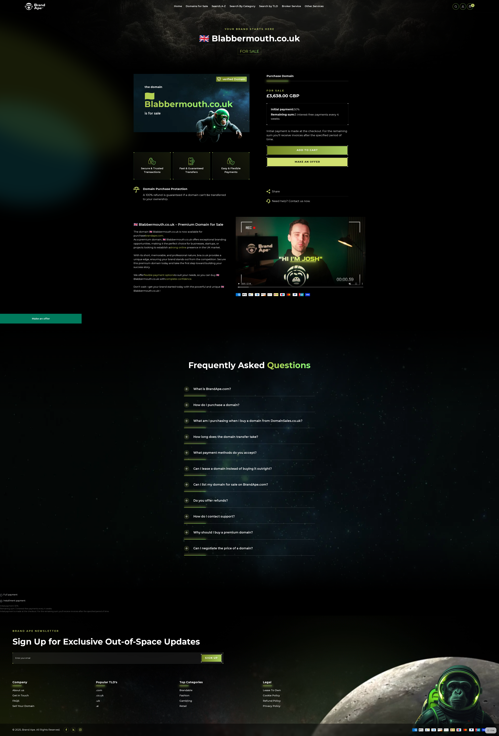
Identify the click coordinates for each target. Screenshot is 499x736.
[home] (35, 6)
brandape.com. (154, 235)
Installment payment (14, 600)
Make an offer (40, 320)
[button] (455, 6)
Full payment (10, 594)
